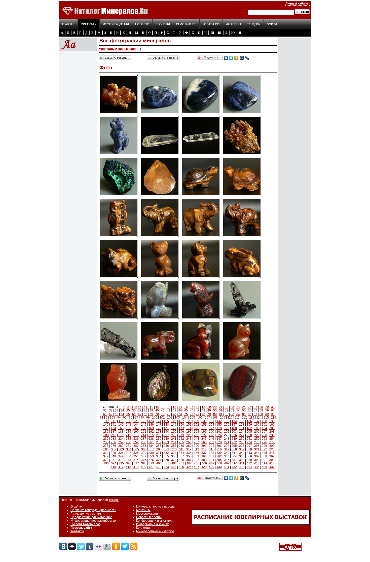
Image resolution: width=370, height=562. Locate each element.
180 (234, 428)
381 (189, 460)
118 (113, 421)
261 (151, 442)
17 (197, 407)
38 (145, 410)
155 (219, 424)
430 (219, 467)
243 (189, 438)
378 (166, 460)
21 (221, 407)
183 (257, 428)
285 (158, 446)
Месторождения (116, 24)
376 (151, 460)
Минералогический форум (155, 531)
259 (136, 442)
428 (204, 467)
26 (249, 407)
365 (241, 456)
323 (272, 449)
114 (259, 417)
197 (189, 431)
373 (128, 460)
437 (272, 467)
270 (219, 442)
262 (158, 442)
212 (128, 435)
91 (101, 417)
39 (151, 410)
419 (136, 467)
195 (173, 431)
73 (174, 414)
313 (196, 449)
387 (234, 460)
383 (204, 460)
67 (139, 414)
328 (136, 453)
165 (121, 428)
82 (226, 414)
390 (257, 460)
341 (234, 453)
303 (121, 449)
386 (226, 460)
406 (204, 463)
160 (257, 424)
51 (221, 410)
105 (192, 417)
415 (272, 463)
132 (219, 421)
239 (158, 438)
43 (174, 410)
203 (234, 431)
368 (264, 456)
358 (189, 456)
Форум (272, 24)
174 (189, 428)
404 (189, 463)
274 (249, 442)
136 (249, 421)
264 (173, 442)
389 (249, 460)
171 (166, 428)
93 (113, 417)
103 (177, 417)
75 (186, 414)
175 (196, 428)
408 (219, 463)
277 (272, 442)
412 (249, 463)
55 (244, 410)
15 (186, 407)
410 (234, 463)
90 (273, 414)
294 (226, 446)
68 (145, 414)
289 (189, 446)
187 (113, 431)
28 (261, 407)
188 (121, 431)
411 (241, 463)
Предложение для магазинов (91, 517)
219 (181, 435)
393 (106, 463)
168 (143, 428)
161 (264, 424)
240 (166, 438)
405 (196, 463)
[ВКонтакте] (226, 57)
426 (189, 467)
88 (261, 414)
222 (204, 435)
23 (232, 407)
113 (251, 417)
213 (136, 435)
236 (136, 438)
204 (241, 431)
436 (264, 467)
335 (189, 453)
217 (166, 435)
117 (106, 421)
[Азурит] (119, 195)
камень (114, 500)
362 (219, 456)
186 (105, 431)
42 (168, 410)
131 (211, 421)
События (163, 24)
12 (168, 407)
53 (232, 410)
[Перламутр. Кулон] (160, 401)
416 (113, 467)
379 (173, 460)
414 (264, 463)
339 (219, 453)
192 (151, 431)
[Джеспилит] (201, 401)
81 (221, 414)
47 (197, 410)
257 (121, 442)
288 (181, 446)
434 (249, 467)
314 (204, 449)
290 (196, 446)
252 (257, 438)
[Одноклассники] (236, 57)
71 (163, 414)
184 (264, 428)
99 (148, 417)
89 (267, 414)
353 (151, 456)
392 (272, 460)
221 (196, 435)
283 (143, 446)
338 (211, 453)
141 (113, 424)
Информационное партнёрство (93, 520)
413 (257, 463)
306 (143, 449)
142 (121, 424)
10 (157, 407)
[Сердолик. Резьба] (160, 360)
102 (169, 417)
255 (105, 442)
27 (255, 407)
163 (105, 428)
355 (166, 456)
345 (264, 453)
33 (116, 410)
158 (241, 424)
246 (211, 438)
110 (230, 417)
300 (272, 446)
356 (173, 456)
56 (249, 410)
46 (192, 410)
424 (173, 467)
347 (105, 456)
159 (249, 424)
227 (241, 435)
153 (204, 424)
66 (134, 414)
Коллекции (211, 24)
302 (113, 449)
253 (264, 438)
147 (158, 424)
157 (234, 424)
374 (136, 460)
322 (264, 449)
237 (143, 438)
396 (128, 463)
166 (128, 428)
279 (113, 446)
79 (209, 414)
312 (189, 449)
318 (234, 449)
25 (244, 407)
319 (241, 449)
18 (203, 407)
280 (121, 446)
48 (203, 410)
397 (136, 463)
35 (128, 410)
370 (105, 460)
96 (130, 417)
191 (143, 431)
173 (181, 428)
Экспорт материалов (85, 524)
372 (121, 460)
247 (219, 438)
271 (226, 442)
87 (255, 414)
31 (105, 410)
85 (244, 414)
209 (106, 435)
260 (143, 442)
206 (257, 431)
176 (204, 428)
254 (272, 438)
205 (249, 431)
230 (264, 435)
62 (111, 414)
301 (106, 449)
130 (204, 421)
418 (128, 467)
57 (255, 410)
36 (134, 410)
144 (136, 424)
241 (173, 438)
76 (192, 414)
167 (136, 428)
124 (158, 421)
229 (257, 435)
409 (227, 463)
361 (211, 456)
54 (238, 410)
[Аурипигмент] (119, 113)
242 (181, 438)
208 (272, 431)
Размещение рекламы (86, 513)
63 (116, 414)
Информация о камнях (152, 524)
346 (272, 453)
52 (226, 410)
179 (226, 428)
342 (241, 453)
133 (226, 421)
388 (241, 460)
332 (166, 453)
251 (249, 438)
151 (189, 424)
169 (151, 428)
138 (264, 421)
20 (215, 407)
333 (173, 453)
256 (113, 442)
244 (196, 438)
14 (180, 407)
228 (249, 435)
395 (121, 463)
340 (226, 453)
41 (163, 410)
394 (113, 463)
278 (105, 446)
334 (181, 453)
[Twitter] (231, 57)
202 (226, 431)
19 (209, 407)
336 (196, 453)
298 (257, 446)
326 (121, 453)
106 (200, 417)
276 (264, 442)
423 (166, 467)
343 (249, 453)
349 (121, 456)
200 (211, 431)
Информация (186, 24)
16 (192, 407)
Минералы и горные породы (120, 49)
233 (113, 438)
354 (158, 456)
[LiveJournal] (247, 57)
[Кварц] (160, 154)
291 (204, 446)
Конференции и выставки (154, 520)
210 (113, 435)
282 (136, 446)
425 (181, 467)
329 (143, 453)
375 (143, 460)
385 (219, 460)
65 (128, 414)
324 (105, 453)
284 (151, 446)
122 (143, 421)
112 (244, 417)
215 (151, 435)
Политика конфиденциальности (93, 510)
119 (121, 421)
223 (211, 435)
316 (219, 449)
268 (204, 442)
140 (105, 424)
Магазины (233, 24)
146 (151, 424)
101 (162, 417)
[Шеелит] (160, 195)
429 (211, 467)
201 (219, 431)
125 (166, 421)
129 (196, 421)
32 (111, 410)
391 (264, 460)
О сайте (76, 506)
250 (241, 438)
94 (119, 417)
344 (257, 453)
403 (181, 463)
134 (234, 421)
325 (113, 453)
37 (139, 410)
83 (232, 414)
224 (219, 435)
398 (143, 463)
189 (128, 431)
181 (241, 428)
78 (203, 414)
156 (226, 424)
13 (174, 407)
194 (166, 431)
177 (211, 428)
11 (163, 407)
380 (181, 460)
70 (157, 414)
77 (197, 414)
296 (241, 446)
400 (159, 463)
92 (107, 417)
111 (237, 417)
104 (185, 417)
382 (196, 460)
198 (196, 431)
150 (181, 424)
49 (209, 410)
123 (151, 421)
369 (272, 456)
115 (266, 417)
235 (128, 438)
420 (143, 467)
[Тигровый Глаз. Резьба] (201, 195)
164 (113, 428)
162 (272, 424)
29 (267, 407)
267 (196, 442)
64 (122, 414)
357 (181, 456)
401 (166, 463)
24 (238, 407)
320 (249, 449)
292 (211, 446)
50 (215, 410)
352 (143, 456)
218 (173, 435)
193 (158, 431)
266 (189, 442)
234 (121, 438)
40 (157, 410)
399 (151, 463)
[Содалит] (160, 113)
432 (234, 467)
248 (226, 438)
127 (181, 421)
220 (189, 435)
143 (128, 424)
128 (189, 421)
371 (113, 460)
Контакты (77, 531)
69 (151, 414)
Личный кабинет (297, 3)
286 (166, 446)
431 (226, 467)
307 (151, 449)
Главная (68, 24)
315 (211, 449)
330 (151, 453)
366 (249, 456)
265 (181, 442)
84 (238, 414)
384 (211, 460)
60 (273, 410)
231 (272, 435)
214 (143, 435)
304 (128, 449)
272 (234, 442)
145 (143, 424)
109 (222, 417)
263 (166, 442)
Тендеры (254, 24)
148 (166, 424)
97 (136, 417)
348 (113, 456)
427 (196, 467)
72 (168, 414)
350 (128, 456)
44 (180, 410)
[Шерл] (242, 319)
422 (158, 467)
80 (215, 414)
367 (257, 456)
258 (128, 442)
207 (264, 431)
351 (136, 456)
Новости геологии (149, 517)
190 (136, 431)
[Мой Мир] (241, 57)
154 (211, 424)
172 (173, 428)
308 (159, 449)
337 (204, 453)
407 (211, 463)
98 (142, 417)
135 (241, 421)
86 (249, 414)
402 (174, 463)
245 (204, 438)
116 (273, 417)
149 (173, 424)
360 (204, 456)
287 (173, 446)
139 (272, 421)
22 (226, 407)
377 (158, 460)
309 (166, 449)
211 (121, 435)
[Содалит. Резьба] (119, 154)
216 (158, 435)
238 (151, 438)
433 (241, 467)
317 (226, 449)
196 (181, 431)
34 (122, 410)
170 (158, 428)
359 (196, 456)
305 (136, 449)
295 (234, 446)
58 (261, 410)
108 (215, 417)
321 (257, 449)
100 (154, 417)
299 (264, 446)
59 (267, 410)
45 (186, 410)
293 (219, 446)
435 (257, 467)
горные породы (164, 506)
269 (211, 442)
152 (196, 424)
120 (128, 421)
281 (128, 446)
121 (136, 421)
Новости (142, 24)
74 (180, 414)
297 (249, 446)
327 (128, 453)
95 (125, 417)
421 (151, 467)
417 (121, 467)
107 (207, 417)
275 (257, 442)
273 (241, 442)
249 (234, 438)
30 (273, 407)
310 (174, 449)
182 (249, 428)
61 (105, 414)
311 (181, 449)
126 (173, 421)
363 (226, 456)
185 (272, 428)
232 (105, 438)
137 (257, 421)
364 (234, 456)
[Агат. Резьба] (160, 319)
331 (158, 453)
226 (234, 435)
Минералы (88, 24)
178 (219, 428)
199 (204, 431)
